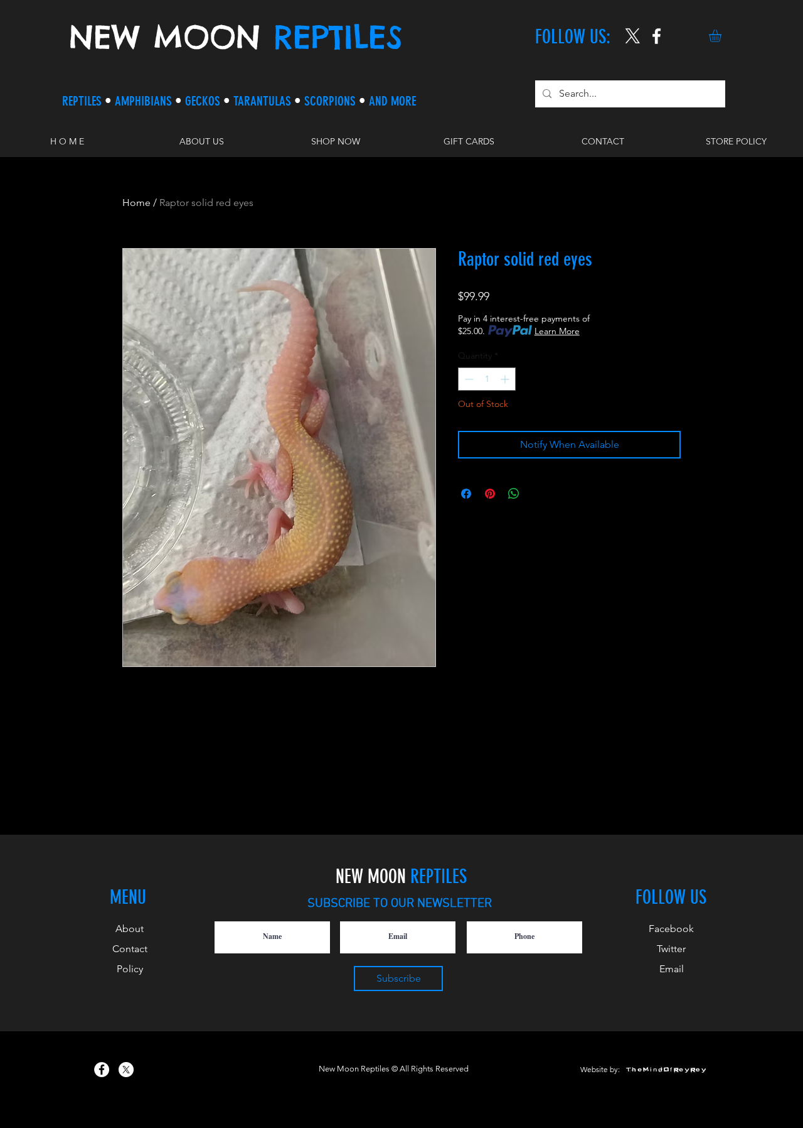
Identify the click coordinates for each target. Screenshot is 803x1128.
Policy (130, 969)
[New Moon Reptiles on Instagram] (656, 36)
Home (136, 203)
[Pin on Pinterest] (489, 493)
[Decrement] (468, 379)
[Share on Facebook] (466, 493)
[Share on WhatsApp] (513, 493)
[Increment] (506, 379)
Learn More (557, 331)
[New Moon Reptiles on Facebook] (101, 1069)
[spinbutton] (487, 379)
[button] (722, 36)
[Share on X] (537, 493)
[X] (632, 36)
